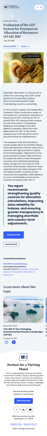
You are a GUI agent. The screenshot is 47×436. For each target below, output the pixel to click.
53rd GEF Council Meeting (15, 264)
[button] (37, 7)
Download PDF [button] (10, 46)
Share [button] (24, 46)
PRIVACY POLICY (30, 425)
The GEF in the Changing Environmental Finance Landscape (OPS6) (23, 332)
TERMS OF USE (16, 425)
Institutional (11, 244)
